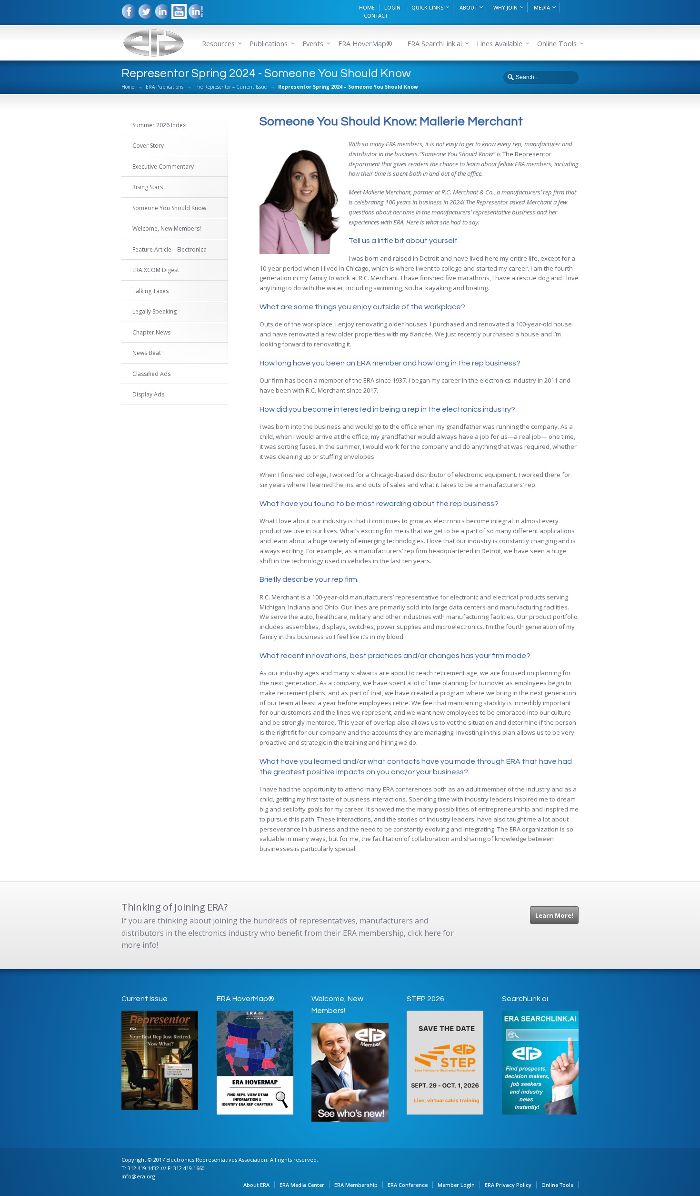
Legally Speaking (154, 311)
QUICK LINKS (427, 7)
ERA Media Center (302, 1184)
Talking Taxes (150, 291)
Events (312, 43)
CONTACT (376, 15)
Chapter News (151, 332)
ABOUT (468, 7)
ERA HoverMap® (365, 43)
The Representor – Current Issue (231, 86)
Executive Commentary (163, 166)
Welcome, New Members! (166, 228)
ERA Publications (164, 86)
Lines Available (499, 43)
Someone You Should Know (169, 208)
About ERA (256, 1184)
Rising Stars (147, 187)
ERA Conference (408, 1184)
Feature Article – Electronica (169, 249)
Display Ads (148, 394)
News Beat (146, 353)
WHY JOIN (505, 7)
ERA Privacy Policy (508, 1184)
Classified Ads (151, 374)
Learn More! (554, 915)
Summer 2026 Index (159, 125)
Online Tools (557, 1184)
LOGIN (392, 7)
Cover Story (148, 146)
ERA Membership (356, 1184)
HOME (367, 7)
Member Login (456, 1184)
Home (127, 86)
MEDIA (542, 7)
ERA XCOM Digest (155, 270)
